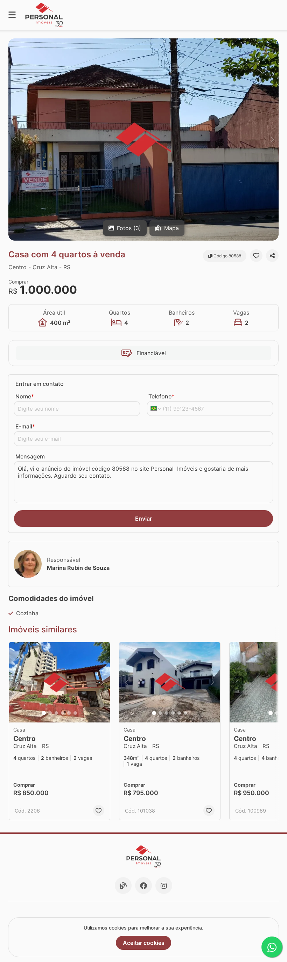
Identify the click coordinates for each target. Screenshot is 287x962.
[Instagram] (163, 885)
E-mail (25, 426)
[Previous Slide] (14, 139)
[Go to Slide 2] (50, 713)
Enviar (143, 518)
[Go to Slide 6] (75, 713)
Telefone (161, 396)
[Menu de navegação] (12, 15)
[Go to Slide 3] (56, 713)
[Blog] (123, 885)
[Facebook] (143, 885)
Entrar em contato (39, 383)
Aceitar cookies (143, 942)
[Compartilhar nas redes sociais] (272, 255)
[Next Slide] (273, 139)
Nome (24, 396)
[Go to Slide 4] (62, 713)
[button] (143, 139)
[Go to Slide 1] (44, 713)
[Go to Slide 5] (69, 713)
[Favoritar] (256, 255)
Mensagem (30, 456)
